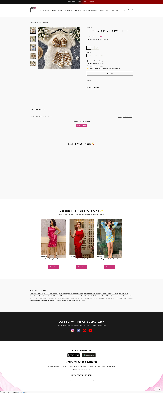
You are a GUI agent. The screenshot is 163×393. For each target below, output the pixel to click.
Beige (89, 56)
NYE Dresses (52, 298)
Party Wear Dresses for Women (79, 298)
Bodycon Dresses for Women (92, 293)
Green (95, 56)
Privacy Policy (82, 366)
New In (54, 10)
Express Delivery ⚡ (45, 10)
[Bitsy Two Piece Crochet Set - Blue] (35, 186)
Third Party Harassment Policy (69, 366)
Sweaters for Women (53, 300)
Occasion (94, 10)
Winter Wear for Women (78, 300)
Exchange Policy (92, 366)
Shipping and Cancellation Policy (81, 370)
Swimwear (44, 300)
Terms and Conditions (53, 366)
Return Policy (101, 366)
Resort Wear (86, 10)
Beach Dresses (63, 293)
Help (117, 10)
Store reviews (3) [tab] (47, 116)
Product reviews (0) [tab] (36, 116)
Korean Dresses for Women (114, 296)
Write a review (81, 125)
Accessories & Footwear (36, 293)
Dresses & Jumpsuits (44, 296)
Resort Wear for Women (95, 298)
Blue (102, 56)
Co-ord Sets (115, 293)
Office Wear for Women (63, 298)
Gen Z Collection (85, 296)
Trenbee (89, 28)
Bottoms (102, 10)
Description (91, 80)
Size (88, 44)
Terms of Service (111, 366)
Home (31, 22)
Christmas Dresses (106, 293)
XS (88, 48)
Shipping (95, 39)
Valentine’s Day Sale (65, 300)
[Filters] (120, 116)
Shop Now (53, 267)
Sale (107, 10)
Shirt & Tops (78, 10)
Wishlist (112, 10)
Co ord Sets (68, 10)
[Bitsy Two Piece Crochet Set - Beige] (30, 186)
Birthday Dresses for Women (75, 293)
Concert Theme (34, 296)
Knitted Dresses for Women (98, 296)
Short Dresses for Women (110, 298)
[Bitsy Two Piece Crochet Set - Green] (33, 186)
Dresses (60, 10)
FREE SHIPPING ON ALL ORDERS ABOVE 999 (81, 2)
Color (89, 52)
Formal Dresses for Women (73, 296)
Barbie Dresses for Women (51, 293)
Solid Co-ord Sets (122, 298)
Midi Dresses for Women (41, 298)
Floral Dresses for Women (57, 296)
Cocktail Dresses (123, 293)
